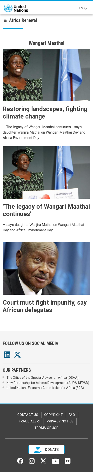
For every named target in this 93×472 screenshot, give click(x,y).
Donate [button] (51, 449)
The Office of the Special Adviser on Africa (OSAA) (43, 377)
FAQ (72, 415)
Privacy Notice (60, 421)
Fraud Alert (30, 421)
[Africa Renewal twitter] (17, 356)
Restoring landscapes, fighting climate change (45, 112)
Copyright (53, 415)
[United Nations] (16, 8)
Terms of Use (46, 428)
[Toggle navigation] (85, 8)
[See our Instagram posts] (32, 463)
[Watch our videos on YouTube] (56, 463)
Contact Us (27, 415)
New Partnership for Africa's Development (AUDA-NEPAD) (48, 383)
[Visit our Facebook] (20, 462)
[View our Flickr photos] (67, 462)
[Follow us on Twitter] (43, 462)
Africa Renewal (23, 20)
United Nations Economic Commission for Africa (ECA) (45, 388)
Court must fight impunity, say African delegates (45, 306)
